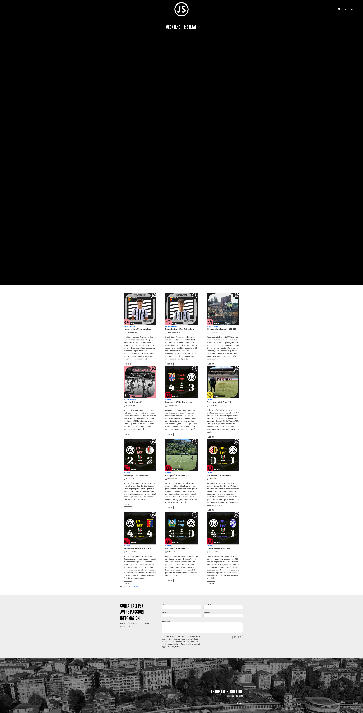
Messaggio (166, 621)
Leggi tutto (128, 364)
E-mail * (165, 613)
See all (239, 703)
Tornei (134, 399)
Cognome (207, 604)
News (134, 326)
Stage (131, 399)
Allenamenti (126, 326)
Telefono (206, 613)
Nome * (165, 604)
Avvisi (131, 326)
